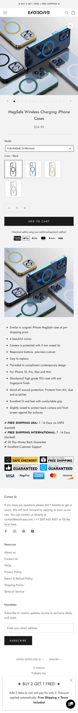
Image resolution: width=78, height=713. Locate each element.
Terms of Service (14, 591)
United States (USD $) (28, 659)
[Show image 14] (64, 101)
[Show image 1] (14, 101)
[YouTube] (32, 531)
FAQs (7, 565)
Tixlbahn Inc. (39, 673)
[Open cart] (73, 12)
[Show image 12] (56, 101)
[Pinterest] (23, 531)
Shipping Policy (14, 585)
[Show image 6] (33, 101)
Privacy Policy (12, 572)
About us (9, 552)
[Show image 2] (18, 101)
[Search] (66, 12)
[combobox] (39, 148)
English (54, 659)
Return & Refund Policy (18, 578)
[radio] (13, 169)
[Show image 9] (45, 101)
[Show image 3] (22, 101)
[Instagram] (14, 531)
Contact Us (11, 559)
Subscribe (18, 640)
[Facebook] (5, 531)
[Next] (70, 101)
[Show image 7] (37, 101)
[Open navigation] (5, 12)
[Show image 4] (25, 101)
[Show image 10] (48, 101)
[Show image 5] (29, 101)
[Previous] (7, 101)
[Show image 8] (41, 101)
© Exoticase (39, 667)
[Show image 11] (52, 101)
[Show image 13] (60, 101)
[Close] (71, 680)
